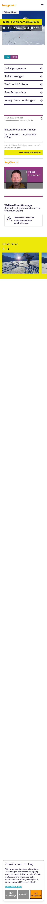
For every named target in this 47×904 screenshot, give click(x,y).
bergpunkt (9, 5)
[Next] (8, 249)
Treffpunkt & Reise (16, 84)
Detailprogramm (15, 68)
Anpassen (23, 894)
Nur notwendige (11, 894)
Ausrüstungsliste (15, 92)
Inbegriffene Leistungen (19, 100)
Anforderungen (14, 76)
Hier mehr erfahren (13, 887)
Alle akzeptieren (36, 894)
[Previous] (3, 249)
